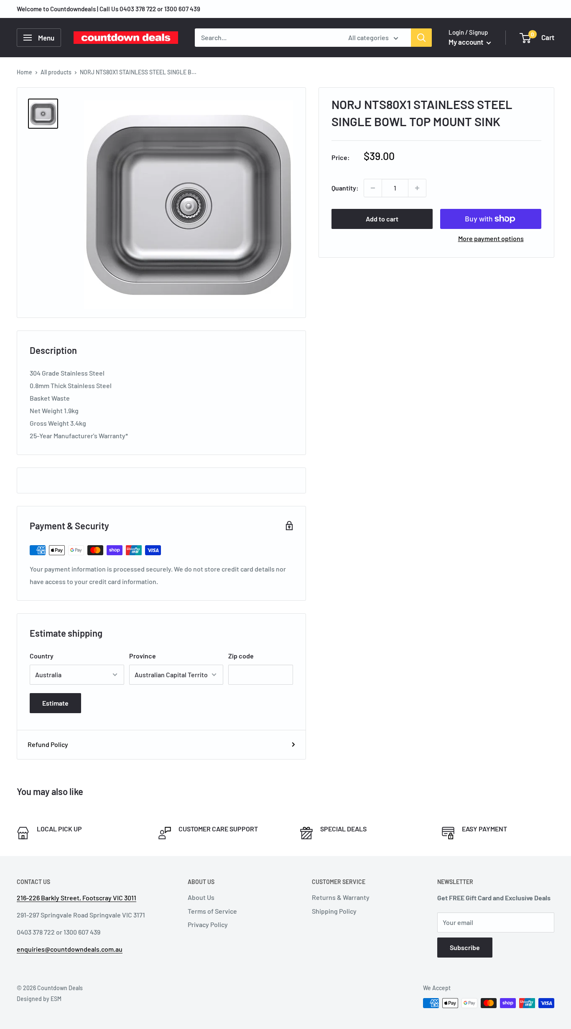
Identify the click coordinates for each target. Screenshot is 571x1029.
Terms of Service (212, 911)
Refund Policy (48, 744)
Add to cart (382, 219)
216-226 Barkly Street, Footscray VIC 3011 (76, 898)
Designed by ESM (39, 998)
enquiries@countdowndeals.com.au (69, 949)
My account (466, 42)
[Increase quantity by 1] (417, 188)
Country (42, 656)
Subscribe (465, 947)
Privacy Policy (208, 924)
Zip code (241, 656)
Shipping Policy (334, 911)
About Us (201, 897)
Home (24, 72)
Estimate (55, 703)
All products (56, 72)
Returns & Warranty (341, 897)
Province (142, 656)
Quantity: (345, 188)
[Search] (421, 37)
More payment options (491, 238)
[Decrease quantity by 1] (373, 188)
